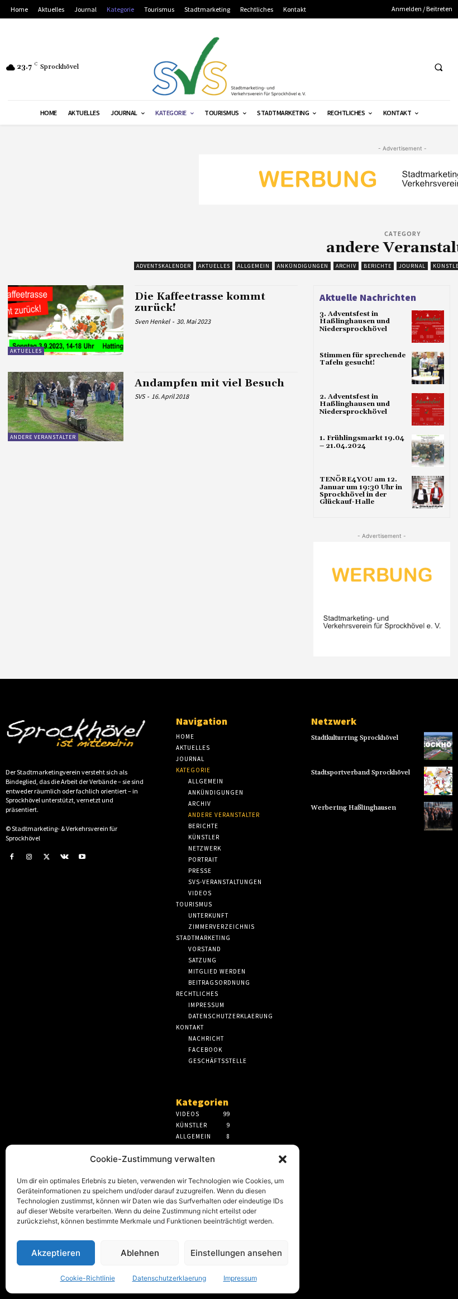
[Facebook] (12, 857)
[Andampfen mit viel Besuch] (65, 406)
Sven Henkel (152, 321)
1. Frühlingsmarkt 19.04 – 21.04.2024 (361, 442)
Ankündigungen (302, 266)
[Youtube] (82, 857)
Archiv (346, 266)
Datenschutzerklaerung (169, 1278)
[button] (282, 1159)
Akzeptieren (55, 1253)
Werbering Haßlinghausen (353, 808)
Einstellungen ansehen (236, 1253)
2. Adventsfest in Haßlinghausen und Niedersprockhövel (354, 404)
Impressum (240, 1278)
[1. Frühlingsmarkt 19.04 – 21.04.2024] (428, 450)
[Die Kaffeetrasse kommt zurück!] (65, 320)
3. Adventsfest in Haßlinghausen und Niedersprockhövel (354, 321)
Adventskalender (163, 266)
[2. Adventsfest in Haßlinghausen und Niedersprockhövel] (428, 409)
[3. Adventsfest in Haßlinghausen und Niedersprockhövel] (428, 326)
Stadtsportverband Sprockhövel (360, 772)
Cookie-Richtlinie (87, 1278)
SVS (140, 396)
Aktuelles (214, 266)
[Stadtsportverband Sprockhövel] (438, 781)
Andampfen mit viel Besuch (209, 383)
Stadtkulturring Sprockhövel (354, 738)
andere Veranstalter (43, 437)
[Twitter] (47, 857)
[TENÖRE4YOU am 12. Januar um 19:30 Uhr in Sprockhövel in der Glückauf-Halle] (428, 492)
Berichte (378, 266)
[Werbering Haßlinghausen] (438, 816)
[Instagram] (29, 857)
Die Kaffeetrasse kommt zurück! (200, 302)
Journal (412, 266)
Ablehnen (140, 1253)
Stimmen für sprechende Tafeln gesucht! (362, 359)
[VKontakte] (65, 857)
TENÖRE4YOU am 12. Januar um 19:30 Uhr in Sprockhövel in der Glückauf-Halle (360, 490)
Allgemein (253, 266)
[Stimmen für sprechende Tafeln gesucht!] (428, 368)
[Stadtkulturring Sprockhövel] (438, 746)
